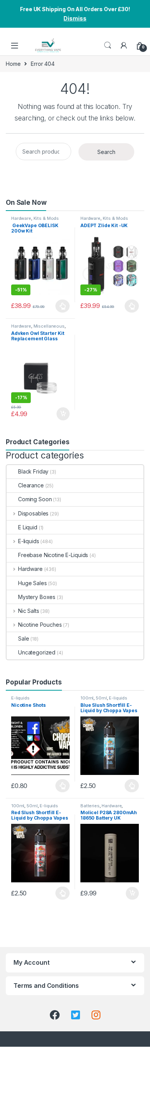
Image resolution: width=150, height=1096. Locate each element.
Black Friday (33, 471)
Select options (60, 306)
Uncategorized (36, 652)
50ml (101, 698)
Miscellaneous (49, 326)
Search (107, 45)
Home (13, 63)
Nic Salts (28, 610)
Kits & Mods (46, 218)
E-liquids (28, 541)
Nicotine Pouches (40, 624)
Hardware (21, 218)
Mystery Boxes (36, 597)
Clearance (31, 485)
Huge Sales (32, 583)
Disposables (33, 513)
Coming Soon (35, 499)
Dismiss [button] (74, 18)
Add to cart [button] (63, 413)
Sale (23, 638)
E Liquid (27, 527)
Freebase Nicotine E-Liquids (53, 555)
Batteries (90, 805)
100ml (86, 698)
